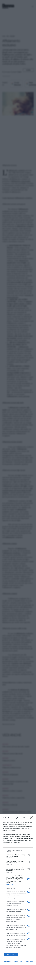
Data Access (18, 961)
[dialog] (18, 889)
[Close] (32, 818)
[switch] (28, 855)
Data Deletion (7, 961)
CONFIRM (10, 954)
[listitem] (18, 850)
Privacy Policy (29, 961)
